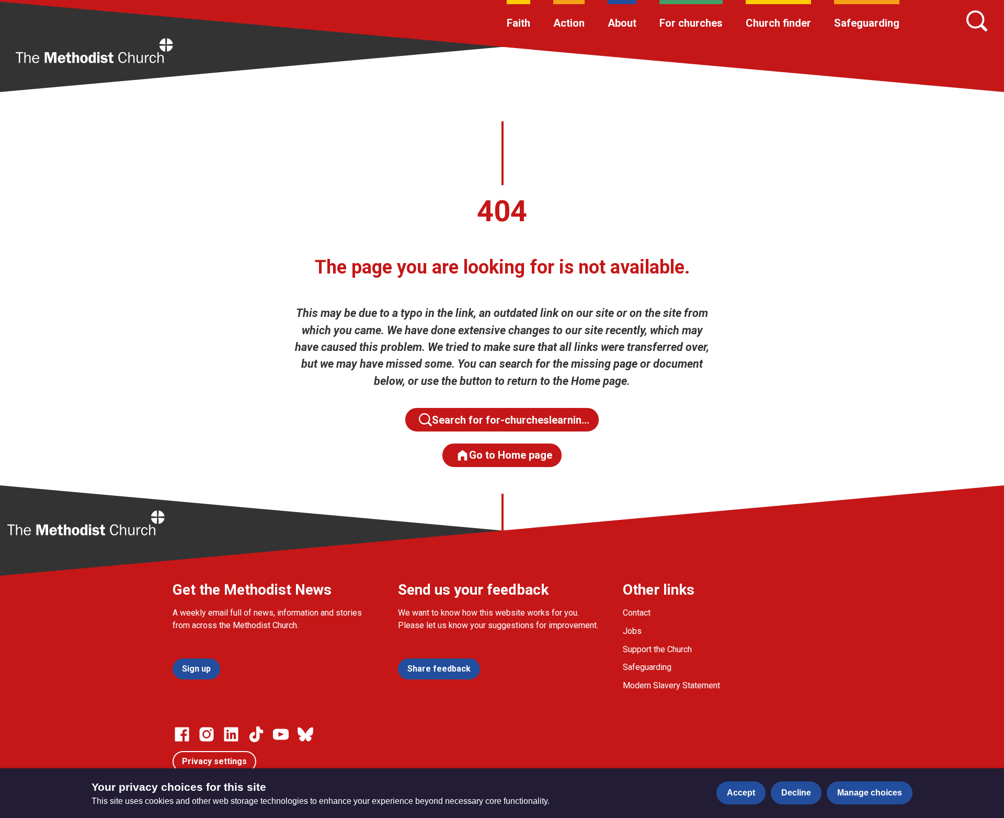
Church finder (778, 23)
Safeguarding (866, 23)
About (622, 23)
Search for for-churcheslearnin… (510, 420)
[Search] (976, 20)
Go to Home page (510, 455)
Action (569, 23)
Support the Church (657, 649)
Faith (518, 23)
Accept (741, 792)
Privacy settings (214, 761)
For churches (691, 23)
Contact (637, 613)
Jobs (632, 631)
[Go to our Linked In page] (231, 734)
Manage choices (869, 792)
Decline (796, 792)
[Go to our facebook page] (182, 734)
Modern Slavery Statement (671, 685)
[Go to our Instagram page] (206, 734)
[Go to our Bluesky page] (305, 734)
